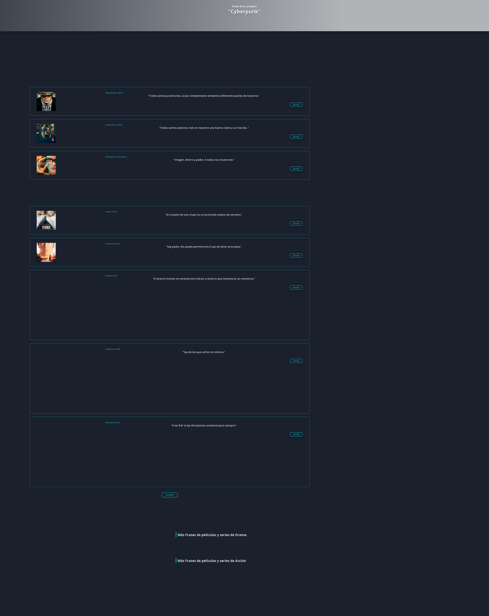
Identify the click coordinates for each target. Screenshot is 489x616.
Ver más (296, 105)
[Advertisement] (245, 50)
